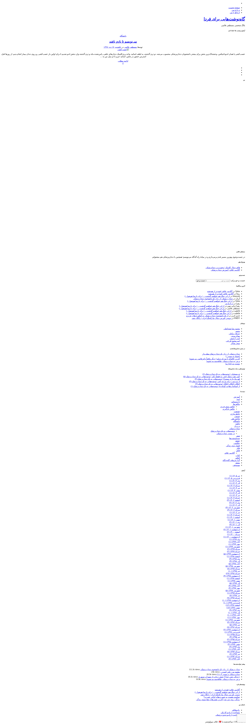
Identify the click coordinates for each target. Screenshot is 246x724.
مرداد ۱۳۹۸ (233, 568)
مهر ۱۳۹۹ (234, 544)
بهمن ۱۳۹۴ (234, 644)
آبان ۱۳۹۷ (234, 586)
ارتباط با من (235, 12)
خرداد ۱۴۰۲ (233, 515)
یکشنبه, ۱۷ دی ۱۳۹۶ (112, 47)
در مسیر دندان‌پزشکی (225, 433)
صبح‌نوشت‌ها (234, 438)
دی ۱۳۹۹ (234, 539)
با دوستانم (235, 402)
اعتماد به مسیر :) (233, 356)
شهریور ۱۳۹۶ (232, 620)
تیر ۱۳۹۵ (234, 637)
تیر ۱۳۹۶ (234, 625)
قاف (238, 450)
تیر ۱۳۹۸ (234, 571)
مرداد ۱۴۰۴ (233, 485)
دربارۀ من (236, 10)
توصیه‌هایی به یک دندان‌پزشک (223, 431)
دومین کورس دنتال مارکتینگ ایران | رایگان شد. (211, 318)
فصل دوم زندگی (233, 446)
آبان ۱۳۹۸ (234, 564)
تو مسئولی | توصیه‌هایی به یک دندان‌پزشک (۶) (221, 374)
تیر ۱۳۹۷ (234, 595)
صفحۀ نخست (234, 8)
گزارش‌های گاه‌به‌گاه (231, 460)
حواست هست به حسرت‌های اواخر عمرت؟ (222, 697)
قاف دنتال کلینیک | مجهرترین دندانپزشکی (223, 267)
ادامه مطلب (123, 61)
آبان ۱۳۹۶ (233, 615)
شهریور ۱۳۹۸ (232, 566)
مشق (237, 463)
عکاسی (236, 443)
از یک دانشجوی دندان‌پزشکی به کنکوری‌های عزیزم (207, 316)
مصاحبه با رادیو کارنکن (230, 712)
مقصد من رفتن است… (230, 672)
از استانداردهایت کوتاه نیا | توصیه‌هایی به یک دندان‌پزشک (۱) (215, 386)
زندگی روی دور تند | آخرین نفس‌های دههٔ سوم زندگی (218, 699)
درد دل (237, 426)
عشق (237, 441)
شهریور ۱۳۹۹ (232, 546)
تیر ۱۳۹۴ (234, 654)
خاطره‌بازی (235, 414)
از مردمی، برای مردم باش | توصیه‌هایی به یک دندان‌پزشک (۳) (214, 381)
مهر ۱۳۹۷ (234, 588)
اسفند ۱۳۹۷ (233, 578)
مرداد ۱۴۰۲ (233, 510)
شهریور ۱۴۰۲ (232, 507)
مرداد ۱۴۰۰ (233, 534)
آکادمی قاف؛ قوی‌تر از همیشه (219, 291)
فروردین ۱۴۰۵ (232, 478)
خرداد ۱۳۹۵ (233, 639)
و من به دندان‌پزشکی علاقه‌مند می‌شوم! (223, 361)
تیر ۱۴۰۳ (234, 495)
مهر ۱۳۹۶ (233, 617)
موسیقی (236, 465)
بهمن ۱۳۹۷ (234, 581)
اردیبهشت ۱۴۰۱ (231, 529)
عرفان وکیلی (234, 334)
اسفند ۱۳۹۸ (233, 556)
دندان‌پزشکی (234, 428)
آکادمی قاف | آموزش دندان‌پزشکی (225, 270)
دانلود (237, 424)
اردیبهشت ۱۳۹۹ (231, 554)
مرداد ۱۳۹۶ (233, 622)
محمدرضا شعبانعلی (231, 329)
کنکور (237, 458)
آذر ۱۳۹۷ (234, 583)
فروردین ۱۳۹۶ (232, 632)
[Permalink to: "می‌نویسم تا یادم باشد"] (123, 49)
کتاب (238, 455)
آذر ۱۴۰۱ (234, 524)
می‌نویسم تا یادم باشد (123, 41)
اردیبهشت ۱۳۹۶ (231, 630)
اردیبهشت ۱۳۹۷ (231, 600)
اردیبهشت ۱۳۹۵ (231, 642)
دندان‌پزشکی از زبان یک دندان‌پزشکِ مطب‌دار (221, 354)
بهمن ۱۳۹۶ (233, 608)
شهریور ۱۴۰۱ (232, 527)
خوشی (237, 416)
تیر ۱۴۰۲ (234, 512)
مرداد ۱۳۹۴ (233, 651)
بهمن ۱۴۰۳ (234, 490)
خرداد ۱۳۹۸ (233, 573)
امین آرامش (235, 338)
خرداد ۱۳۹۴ (233, 656)
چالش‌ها (236, 404)
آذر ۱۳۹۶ (234, 612)
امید (238, 399)
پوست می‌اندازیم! (232, 364)
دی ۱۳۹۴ (234, 647)
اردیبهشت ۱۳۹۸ (231, 576)
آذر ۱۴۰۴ (234, 483)
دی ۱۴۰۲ (234, 503)
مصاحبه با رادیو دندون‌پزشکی (227, 715)
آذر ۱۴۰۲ (234, 505)
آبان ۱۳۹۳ (234, 659)
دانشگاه (123, 36)
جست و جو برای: (237, 280)
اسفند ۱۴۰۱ (233, 517)
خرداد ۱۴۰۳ (233, 498)
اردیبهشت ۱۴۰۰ (231, 537)
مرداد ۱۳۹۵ (233, 634)
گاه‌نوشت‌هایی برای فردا (224, 19)
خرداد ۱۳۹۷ (233, 598)
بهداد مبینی (235, 336)
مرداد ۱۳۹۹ (233, 549)
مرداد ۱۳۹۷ (233, 593)
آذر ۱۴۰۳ (234, 493)
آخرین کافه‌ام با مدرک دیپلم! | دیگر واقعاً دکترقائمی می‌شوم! (214, 359)
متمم (237, 331)
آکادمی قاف (229, 453)
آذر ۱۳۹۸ (234, 561)
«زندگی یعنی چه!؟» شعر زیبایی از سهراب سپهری (219, 677)
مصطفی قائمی (130, 47)
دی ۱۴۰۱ (234, 522)
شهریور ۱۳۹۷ (232, 590)
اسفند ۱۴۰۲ (233, 500)
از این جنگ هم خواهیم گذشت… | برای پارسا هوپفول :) (207, 296)
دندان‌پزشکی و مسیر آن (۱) (228, 674)
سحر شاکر (235, 343)
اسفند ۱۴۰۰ (233, 532)
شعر (238, 436)
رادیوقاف (236, 710)
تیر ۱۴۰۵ (234, 476)
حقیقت (237, 411)
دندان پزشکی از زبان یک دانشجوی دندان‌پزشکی (213, 299)
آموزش (237, 397)
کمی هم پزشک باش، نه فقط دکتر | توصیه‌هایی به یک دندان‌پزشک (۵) (211, 376)
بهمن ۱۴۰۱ (234, 520)
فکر (238, 448)
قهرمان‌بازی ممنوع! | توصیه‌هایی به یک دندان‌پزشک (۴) (217, 379)
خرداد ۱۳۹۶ (233, 627)
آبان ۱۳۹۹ (234, 542)
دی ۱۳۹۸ (234, 559)
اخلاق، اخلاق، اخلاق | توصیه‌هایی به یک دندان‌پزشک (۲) (217, 384)
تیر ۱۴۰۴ (234, 488)
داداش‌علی (235, 419)
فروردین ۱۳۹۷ (231, 603)
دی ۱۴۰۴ (234, 481)
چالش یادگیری (229, 409)
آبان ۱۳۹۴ (234, 649)
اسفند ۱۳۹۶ (233, 605)
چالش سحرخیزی (227, 407)
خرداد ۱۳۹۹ (233, 551)
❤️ (220, 722)
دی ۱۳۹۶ (234, 610)
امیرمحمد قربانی (233, 341)
